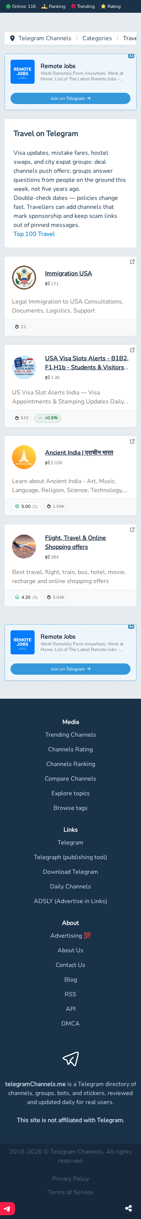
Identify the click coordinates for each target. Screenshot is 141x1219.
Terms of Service (70, 1192)
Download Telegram (70, 872)
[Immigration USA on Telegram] (132, 262)
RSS (70, 994)
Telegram (70, 842)
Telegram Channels (44, 38)
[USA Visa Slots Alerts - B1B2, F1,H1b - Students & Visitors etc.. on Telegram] (132, 350)
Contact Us (70, 965)
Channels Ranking (70, 764)
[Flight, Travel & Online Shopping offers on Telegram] (132, 530)
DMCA (70, 1024)
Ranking (57, 6)
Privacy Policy (70, 1179)
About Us (70, 950)
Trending (86, 6)
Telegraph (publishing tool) (70, 857)
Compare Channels (70, 779)
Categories (97, 38)
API (71, 1009)
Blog (70, 980)
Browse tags (70, 808)
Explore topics (71, 793)
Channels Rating (70, 749)
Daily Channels (70, 886)
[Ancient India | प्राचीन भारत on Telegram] (132, 441)
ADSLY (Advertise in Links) (70, 901)
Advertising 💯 (70, 936)
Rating (114, 6)
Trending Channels (70, 735)
